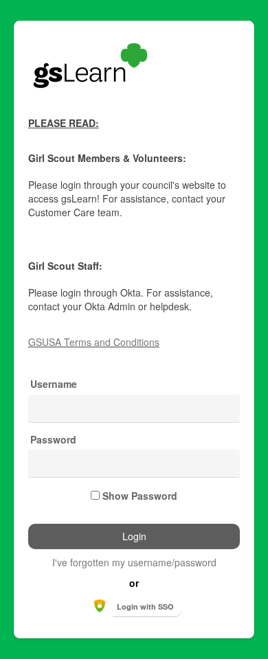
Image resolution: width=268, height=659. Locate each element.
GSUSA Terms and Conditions (93, 342)
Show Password (139, 495)
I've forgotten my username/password (134, 562)
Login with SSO (145, 606)
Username (53, 384)
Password (53, 439)
